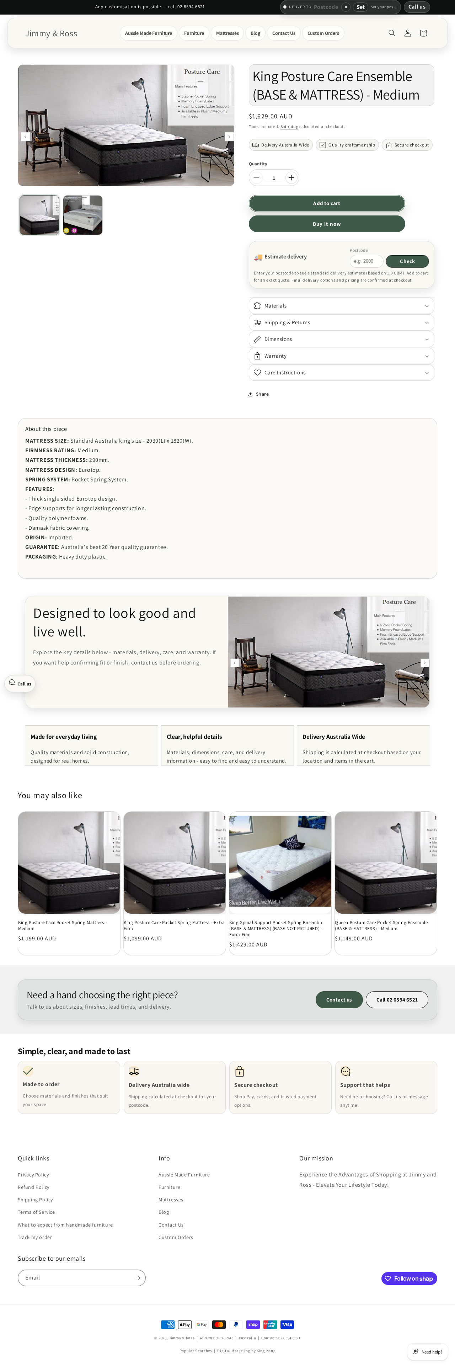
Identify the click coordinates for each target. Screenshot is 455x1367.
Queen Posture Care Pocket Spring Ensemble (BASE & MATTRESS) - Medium (381, 925)
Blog (164, 1212)
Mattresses (171, 1199)
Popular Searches (196, 1350)
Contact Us (171, 1224)
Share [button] (262, 394)
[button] (148, 33)
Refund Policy (33, 1187)
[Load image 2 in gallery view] (83, 215)
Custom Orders (176, 1237)
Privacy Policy (33, 1174)
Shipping (289, 126)
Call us (416, 6)
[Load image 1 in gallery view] (39, 215)
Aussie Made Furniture (184, 1174)
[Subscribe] (137, 1278)
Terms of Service (36, 1212)
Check (407, 261)
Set (361, 7)
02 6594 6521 (289, 1337)
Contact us (339, 999)
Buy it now (327, 223)
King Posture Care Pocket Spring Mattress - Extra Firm (174, 925)
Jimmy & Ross (181, 1337)
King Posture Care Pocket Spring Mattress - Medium (62, 925)
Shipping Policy (35, 1199)
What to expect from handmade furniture (65, 1224)
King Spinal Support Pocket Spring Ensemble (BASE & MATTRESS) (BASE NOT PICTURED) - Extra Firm (276, 929)
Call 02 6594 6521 (397, 999)
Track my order (35, 1237)
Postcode (359, 250)
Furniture (169, 1187)
